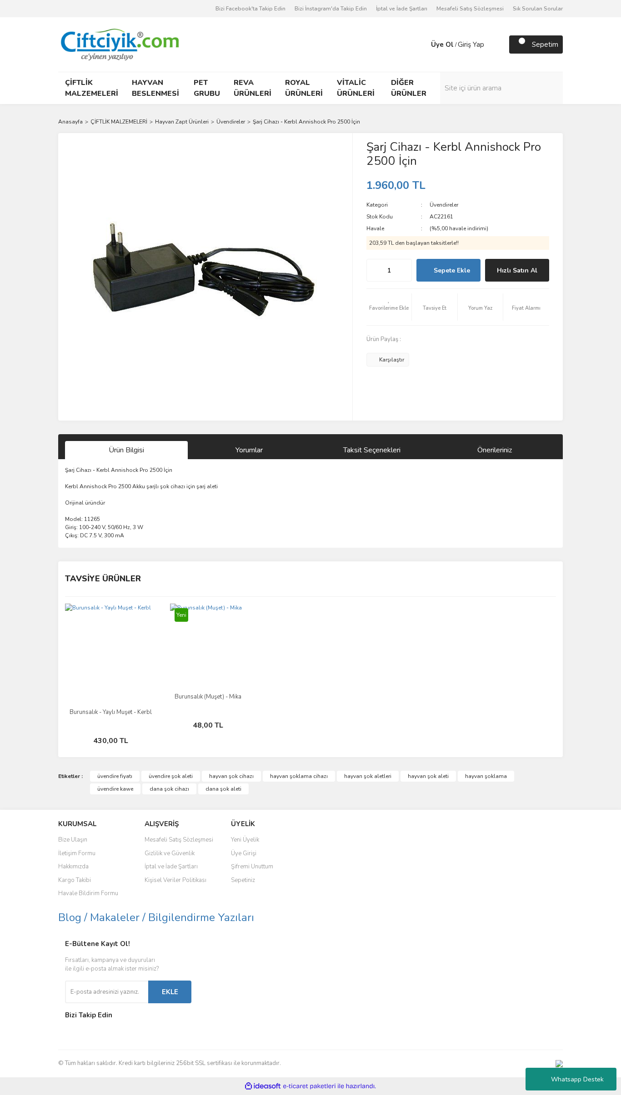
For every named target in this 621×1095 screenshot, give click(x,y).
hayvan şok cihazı (231, 776)
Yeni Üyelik (245, 840)
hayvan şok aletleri (367, 776)
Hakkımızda (73, 866)
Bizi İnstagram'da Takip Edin (331, 8)
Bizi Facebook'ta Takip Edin (250, 8)
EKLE (170, 991)
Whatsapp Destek (577, 1079)
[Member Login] (422, 44)
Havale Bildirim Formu (88, 893)
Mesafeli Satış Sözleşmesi (470, 8)
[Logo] (119, 44)
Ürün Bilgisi (126, 450)
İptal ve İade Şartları (401, 8)
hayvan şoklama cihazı (299, 776)
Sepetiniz (243, 880)
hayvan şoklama (486, 776)
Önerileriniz (494, 450)
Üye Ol (442, 44)
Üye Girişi (243, 853)
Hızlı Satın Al (517, 270)
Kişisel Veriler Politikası (175, 880)
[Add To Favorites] (389, 307)
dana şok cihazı (169, 789)
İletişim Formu (76, 853)
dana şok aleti (223, 789)
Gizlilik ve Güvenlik (170, 853)
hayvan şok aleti (428, 776)
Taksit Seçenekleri (372, 450)
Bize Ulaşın (72, 840)
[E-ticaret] (309, 1086)
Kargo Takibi (74, 880)
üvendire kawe (115, 789)
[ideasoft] (263, 1086)
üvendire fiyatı (114, 776)
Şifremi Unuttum (252, 866)
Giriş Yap (471, 44)
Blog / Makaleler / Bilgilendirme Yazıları (156, 917)
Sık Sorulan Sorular (538, 8)
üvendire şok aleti (171, 776)
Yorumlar (249, 450)
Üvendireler (444, 204)
